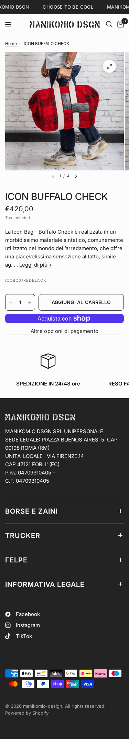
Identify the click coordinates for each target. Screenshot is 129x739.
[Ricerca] (109, 24)
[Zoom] (109, 66)
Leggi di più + (35, 264)
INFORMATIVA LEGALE (45, 584)
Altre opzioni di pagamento (65, 331)
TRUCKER (22, 535)
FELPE (16, 560)
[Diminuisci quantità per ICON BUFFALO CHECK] (11, 302)
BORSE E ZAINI (31, 511)
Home (11, 43)
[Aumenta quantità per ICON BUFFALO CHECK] (29, 302)
